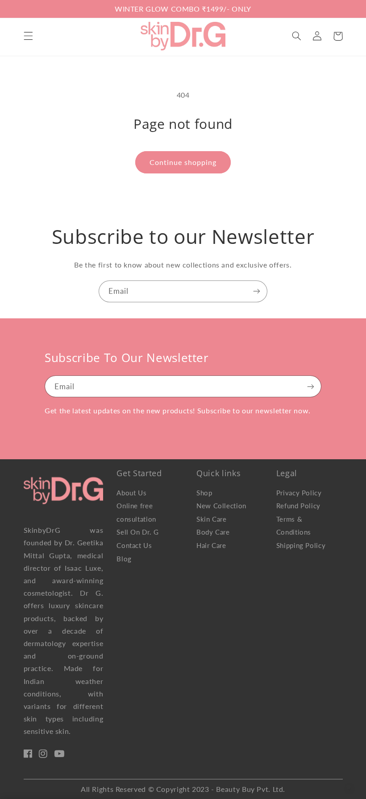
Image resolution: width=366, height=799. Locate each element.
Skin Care (211, 519)
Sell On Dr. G (137, 532)
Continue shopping (183, 162)
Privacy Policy (299, 493)
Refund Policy (298, 506)
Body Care (213, 532)
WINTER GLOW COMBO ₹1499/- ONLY (183, 8)
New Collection (221, 506)
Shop (204, 493)
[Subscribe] (256, 291)
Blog (124, 559)
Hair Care (211, 545)
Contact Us (134, 545)
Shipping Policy (300, 545)
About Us (131, 493)
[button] (28, 36)
